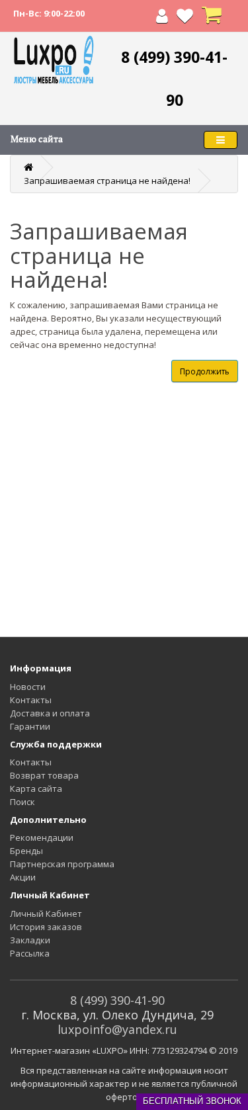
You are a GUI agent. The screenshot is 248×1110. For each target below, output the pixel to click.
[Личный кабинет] (162, 18)
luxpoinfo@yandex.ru (117, 1029)
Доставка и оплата (50, 713)
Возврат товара (44, 775)
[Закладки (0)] (185, 18)
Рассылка (30, 953)
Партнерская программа (62, 864)
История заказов (46, 927)
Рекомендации (41, 837)
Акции (23, 877)
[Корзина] (212, 18)
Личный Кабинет (46, 913)
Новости (28, 687)
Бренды (26, 851)
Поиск (22, 802)
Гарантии (30, 726)
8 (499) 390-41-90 (117, 1000)
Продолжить (204, 371)
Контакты (31, 700)
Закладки (30, 940)
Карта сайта (36, 788)
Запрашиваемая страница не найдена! (107, 181)
